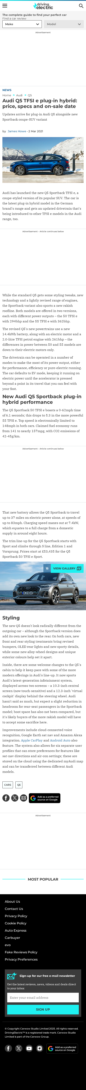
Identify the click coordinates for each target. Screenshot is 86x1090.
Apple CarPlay (32, 740)
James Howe (17, 131)
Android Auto (60, 740)
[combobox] (4, 24)
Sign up (43, 1009)
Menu (4, 5)
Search (81, 5)
